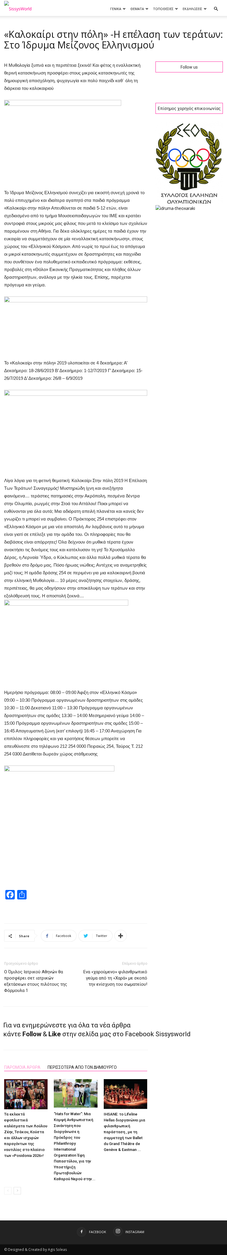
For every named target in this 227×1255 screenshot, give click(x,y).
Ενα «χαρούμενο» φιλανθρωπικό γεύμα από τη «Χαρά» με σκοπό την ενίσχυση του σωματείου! (115, 978)
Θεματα (137, 9)
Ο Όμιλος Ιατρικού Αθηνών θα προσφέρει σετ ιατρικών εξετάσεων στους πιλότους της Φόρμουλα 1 (35, 981)
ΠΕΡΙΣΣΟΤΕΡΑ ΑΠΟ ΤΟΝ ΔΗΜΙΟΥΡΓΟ (82, 1067)
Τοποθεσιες (163, 9)
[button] (216, 9)
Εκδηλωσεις (192, 9)
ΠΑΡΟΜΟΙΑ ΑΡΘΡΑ (22, 1067)
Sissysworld (173, 1034)
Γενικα (115, 9)
